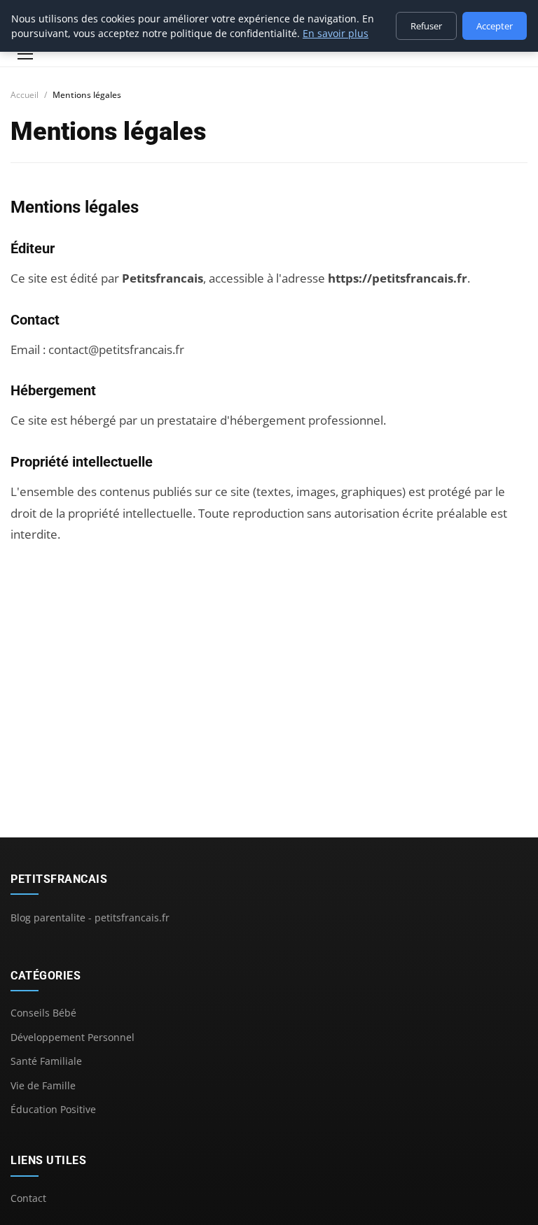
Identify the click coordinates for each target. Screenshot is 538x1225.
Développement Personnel (72, 1037)
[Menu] (25, 53)
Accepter (494, 26)
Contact (28, 1198)
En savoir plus (335, 33)
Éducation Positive (53, 1109)
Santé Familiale (46, 1061)
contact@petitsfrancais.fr (116, 349)
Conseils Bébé (43, 1012)
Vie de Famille (43, 1085)
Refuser (426, 26)
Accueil (25, 95)
